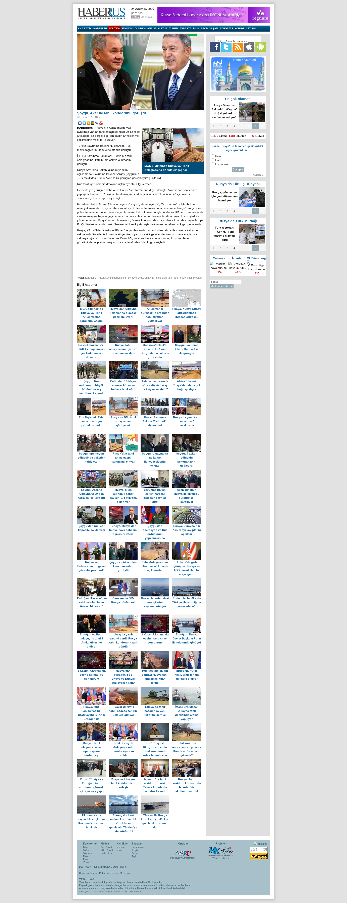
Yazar (119, 850)
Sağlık (86, 850)
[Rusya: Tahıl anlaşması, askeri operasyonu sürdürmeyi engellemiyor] (93, 725)
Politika (114, 28)
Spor (204, 28)
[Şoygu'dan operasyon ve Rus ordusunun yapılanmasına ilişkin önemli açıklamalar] (156, 507)
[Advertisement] (140, 259)
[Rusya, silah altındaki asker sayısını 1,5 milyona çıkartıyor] (125, 471)
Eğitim (86, 856)
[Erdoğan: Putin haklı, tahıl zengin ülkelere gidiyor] (187, 652)
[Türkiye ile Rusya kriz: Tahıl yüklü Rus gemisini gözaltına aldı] (156, 797)
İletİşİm (251, 28)
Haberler (100, 28)
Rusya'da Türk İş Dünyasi (238, 184)
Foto (85, 859)
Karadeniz (90, 277)
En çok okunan (238, 99)
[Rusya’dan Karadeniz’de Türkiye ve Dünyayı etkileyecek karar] (125, 652)
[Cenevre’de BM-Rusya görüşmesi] (125, 580)
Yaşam (213, 28)
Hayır (218, 156)
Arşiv (134, 856)
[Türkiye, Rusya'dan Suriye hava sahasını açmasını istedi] (125, 507)
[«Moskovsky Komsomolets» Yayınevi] (183, 851)
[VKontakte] (80, 123)
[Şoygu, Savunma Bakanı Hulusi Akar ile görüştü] (187, 326)
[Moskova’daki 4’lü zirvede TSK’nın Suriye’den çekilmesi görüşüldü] (156, 326)
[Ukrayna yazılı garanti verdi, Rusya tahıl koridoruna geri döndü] (125, 616)
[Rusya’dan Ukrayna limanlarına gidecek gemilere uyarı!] (125, 290)
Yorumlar (121, 847)
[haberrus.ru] (102, 13)
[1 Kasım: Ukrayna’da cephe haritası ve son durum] (93, 652)
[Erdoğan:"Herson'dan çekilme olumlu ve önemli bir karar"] (93, 580)
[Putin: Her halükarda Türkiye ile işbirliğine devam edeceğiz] (187, 580)
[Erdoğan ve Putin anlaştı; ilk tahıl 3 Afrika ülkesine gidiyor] (93, 616)
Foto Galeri (106, 847)
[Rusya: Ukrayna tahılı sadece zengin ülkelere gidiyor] (125, 688)
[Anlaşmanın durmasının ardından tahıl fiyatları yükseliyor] (156, 290)
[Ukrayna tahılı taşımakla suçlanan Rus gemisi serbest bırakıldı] (93, 797)
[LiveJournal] (97, 123)
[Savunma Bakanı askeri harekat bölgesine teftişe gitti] (156, 471)
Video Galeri (107, 850)
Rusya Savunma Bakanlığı (112, 277)
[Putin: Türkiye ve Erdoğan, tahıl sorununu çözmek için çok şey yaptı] (93, 761)
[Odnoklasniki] (88, 123)
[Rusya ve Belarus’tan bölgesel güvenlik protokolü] (93, 544)
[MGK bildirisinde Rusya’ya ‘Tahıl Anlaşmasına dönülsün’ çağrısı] (93, 290)
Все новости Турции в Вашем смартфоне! (103, 866)
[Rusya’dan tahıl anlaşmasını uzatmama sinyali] (125, 435)
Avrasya (185, 28)
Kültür (162, 28)
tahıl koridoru (181, 277)
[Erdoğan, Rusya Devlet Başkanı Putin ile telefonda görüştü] (187, 616)
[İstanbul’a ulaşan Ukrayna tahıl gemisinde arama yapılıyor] (187, 688)
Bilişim (86, 847)
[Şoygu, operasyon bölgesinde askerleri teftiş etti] (93, 435)
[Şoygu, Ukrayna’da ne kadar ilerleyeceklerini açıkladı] (156, 435)
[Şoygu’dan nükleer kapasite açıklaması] (93, 507)
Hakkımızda (138, 847)
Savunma (87, 853)
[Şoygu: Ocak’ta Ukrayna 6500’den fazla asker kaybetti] (93, 471)
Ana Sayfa (85, 28)
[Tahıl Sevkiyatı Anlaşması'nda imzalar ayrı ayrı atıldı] (125, 725)
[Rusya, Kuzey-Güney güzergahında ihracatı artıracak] (187, 290)
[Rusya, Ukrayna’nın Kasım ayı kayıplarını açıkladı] (187, 507)
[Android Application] (260, 46)
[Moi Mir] (93, 123)
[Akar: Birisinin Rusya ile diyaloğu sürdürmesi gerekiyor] (187, 471)
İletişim (135, 850)
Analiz (151, 28)
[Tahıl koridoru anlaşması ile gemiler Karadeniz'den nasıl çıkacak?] (187, 725)
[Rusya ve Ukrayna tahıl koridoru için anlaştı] (125, 761)
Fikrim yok (221, 164)
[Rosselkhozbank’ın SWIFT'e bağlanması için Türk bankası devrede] (93, 326)
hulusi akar (161, 277)
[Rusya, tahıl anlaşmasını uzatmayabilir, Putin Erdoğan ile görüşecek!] (93, 688)
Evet (218, 160)
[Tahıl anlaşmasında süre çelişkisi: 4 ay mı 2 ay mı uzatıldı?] (156, 363)
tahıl (170, 277)
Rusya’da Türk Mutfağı (237, 221)
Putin (102, 873)
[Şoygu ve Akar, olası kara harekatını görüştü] (125, 544)
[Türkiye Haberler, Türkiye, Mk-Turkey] (221, 851)
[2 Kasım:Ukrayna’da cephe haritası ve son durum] (156, 616)
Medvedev (112, 873)
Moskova (125, 873)
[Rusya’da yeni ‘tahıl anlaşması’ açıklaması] (187, 399)
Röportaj (226, 28)
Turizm (173, 28)
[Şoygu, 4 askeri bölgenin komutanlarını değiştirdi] (187, 435)
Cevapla (238, 169)
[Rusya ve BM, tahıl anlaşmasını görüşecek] (125, 399)
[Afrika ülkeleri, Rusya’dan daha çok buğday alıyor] (187, 363)
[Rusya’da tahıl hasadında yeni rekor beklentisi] (156, 688)
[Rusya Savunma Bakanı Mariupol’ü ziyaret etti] (156, 399)
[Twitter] (84, 123)
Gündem (140, 28)
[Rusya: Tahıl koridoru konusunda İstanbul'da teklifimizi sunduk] (187, 761)
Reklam (135, 853)
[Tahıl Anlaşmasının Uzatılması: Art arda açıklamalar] (156, 544)
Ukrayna (149, 277)
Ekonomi (127, 28)
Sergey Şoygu (135, 277)
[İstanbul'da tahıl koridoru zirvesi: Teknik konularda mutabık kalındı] (156, 761)
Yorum (239, 28)
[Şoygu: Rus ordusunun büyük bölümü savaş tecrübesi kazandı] (93, 363)
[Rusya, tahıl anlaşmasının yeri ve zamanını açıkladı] (125, 326)
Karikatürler (106, 853)
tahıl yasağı (195, 277)
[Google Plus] (101, 123)
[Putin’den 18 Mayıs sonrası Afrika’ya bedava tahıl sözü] (125, 363)
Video (86, 862)
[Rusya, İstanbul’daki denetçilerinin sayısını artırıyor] (156, 580)
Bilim (196, 28)
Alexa (118, 891)
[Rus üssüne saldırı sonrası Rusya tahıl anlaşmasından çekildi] (156, 652)
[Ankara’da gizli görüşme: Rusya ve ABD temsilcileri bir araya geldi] (187, 544)
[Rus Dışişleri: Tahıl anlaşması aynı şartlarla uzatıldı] (93, 399)
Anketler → (258, 175)
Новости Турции (88, 873)
